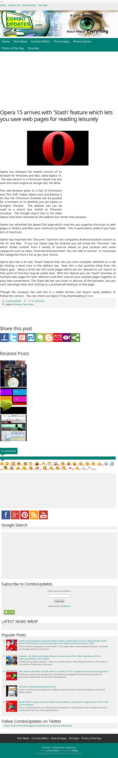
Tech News (20, 41)
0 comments (38, 300)
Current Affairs (40, 41)
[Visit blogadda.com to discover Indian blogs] (51, 725)
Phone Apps (61, 41)
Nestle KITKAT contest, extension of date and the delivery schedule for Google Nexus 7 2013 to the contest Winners (63, 703)
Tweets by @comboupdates (16, 725)
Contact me (14, 5)
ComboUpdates (53, 750)
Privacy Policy (29, 5)
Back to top (71, 747)
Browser (18, 304)
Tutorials (33, 48)
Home (3, 5)
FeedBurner (65, 606)
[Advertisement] (59, 80)
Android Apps (59, 738)
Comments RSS (58, 747)
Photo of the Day (13, 48)
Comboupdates (14, 300)
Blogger (75, 750)
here (90, 296)
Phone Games (82, 41)
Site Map (42, 5)
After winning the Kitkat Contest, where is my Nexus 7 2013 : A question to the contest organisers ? (64, 671)
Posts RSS (46, 747)
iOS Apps (74, 738)
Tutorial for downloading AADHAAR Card (37, 686)
